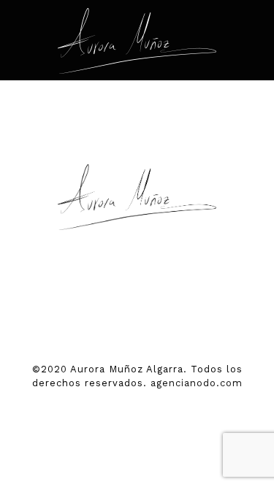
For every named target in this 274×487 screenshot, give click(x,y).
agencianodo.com (197, 382)
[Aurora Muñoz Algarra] (137, 40)
